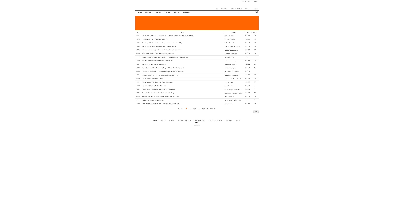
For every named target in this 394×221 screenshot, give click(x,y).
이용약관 (163, 121)
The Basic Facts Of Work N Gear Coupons (154, 64)
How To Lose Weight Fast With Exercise (153, 100)
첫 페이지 (182, 108)
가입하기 (250, 1)
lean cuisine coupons (231, 64)
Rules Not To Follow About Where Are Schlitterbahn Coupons (159, 93)
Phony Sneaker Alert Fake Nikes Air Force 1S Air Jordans (158, 82)
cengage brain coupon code (232, 46)
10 (207, 108)
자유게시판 (224, 8)
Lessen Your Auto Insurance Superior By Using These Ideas (158, 89)
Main (217, 8)
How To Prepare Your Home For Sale (152, 78)
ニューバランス (229, 82)
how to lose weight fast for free (233, 100)
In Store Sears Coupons (231, 43)
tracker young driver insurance (233, 89)
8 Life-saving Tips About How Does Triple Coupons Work (158, 53)
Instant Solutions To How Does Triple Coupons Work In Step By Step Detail (163, 68)
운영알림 (171, 121)
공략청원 (232, 8)
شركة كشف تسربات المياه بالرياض (234, 78)
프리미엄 (239, 8)
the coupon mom (229, 57)
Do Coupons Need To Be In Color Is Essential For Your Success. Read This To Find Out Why (167, 35)
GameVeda (254, 8)
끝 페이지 (212, 108)
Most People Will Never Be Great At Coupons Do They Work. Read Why (162, 43)
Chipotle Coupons (230, 39)
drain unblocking (229, 96)
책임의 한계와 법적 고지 (184, 121)
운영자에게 (229, 121)
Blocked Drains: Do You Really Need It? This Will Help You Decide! (160, 96)
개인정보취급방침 (200, 121)
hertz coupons (229, 104)
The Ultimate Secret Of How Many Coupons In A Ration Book (159, 46)
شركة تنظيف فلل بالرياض (231, 50)
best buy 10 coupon (230, 68)
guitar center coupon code (232, 75)
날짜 (247, 32)
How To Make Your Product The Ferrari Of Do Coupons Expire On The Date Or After (165, 57)
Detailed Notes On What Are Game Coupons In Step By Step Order (160, 103)
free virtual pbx (229, 86)
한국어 (255, 1)
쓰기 (256, 112)
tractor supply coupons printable (233, 93)
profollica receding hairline (232, 71)
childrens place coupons (231, 61)
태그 (139, 111)
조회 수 (255, 32)
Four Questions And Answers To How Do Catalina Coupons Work (160, 75)
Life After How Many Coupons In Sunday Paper (155, 39)
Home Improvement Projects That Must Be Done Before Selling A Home (162, 50)
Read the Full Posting (231, 53)
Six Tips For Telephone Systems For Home (154, 86)
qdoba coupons (229, 36)
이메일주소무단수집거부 (215, 121)
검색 (136, 111)
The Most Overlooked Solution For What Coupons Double (158, 60)
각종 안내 (247, 8)
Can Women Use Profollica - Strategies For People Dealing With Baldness (162, 71)
